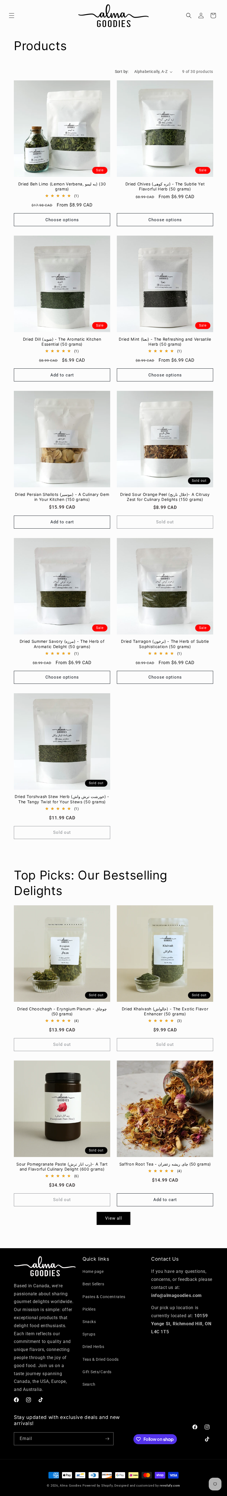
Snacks (89, 1321)
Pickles (89, 1309)
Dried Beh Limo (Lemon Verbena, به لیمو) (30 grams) (62, 186)
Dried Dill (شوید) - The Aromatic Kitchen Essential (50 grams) (62, 341)
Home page (93, 1271)
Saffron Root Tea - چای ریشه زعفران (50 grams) (165, 1164)
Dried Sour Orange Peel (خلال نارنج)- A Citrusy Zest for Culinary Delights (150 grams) (165, 497)
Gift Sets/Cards (97, 1372)
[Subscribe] (107, 1438)
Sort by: (122, 71)
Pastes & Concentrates (103, 1296)
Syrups (89, 1334)
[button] (12, 15)
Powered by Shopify (97, 1485)
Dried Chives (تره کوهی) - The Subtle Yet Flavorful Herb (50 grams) (165, 186)
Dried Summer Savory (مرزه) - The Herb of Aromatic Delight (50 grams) (62, 644)
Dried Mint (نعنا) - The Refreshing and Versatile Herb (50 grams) (165, 341)
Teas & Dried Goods (100, 1359)
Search (89, 1384)
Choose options (62, 219)
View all (113, 1218)
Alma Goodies (71, 1485)
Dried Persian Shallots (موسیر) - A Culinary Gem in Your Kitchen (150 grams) (62, 497)
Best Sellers (93, 1284)
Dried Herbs (93, 1346)
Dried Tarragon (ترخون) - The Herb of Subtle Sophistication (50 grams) (165, 644)
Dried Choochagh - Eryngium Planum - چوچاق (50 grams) (62, 1011)
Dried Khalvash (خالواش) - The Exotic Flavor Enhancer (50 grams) (165, 1011)
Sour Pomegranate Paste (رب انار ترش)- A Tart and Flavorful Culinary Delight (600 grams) (61, 1166)
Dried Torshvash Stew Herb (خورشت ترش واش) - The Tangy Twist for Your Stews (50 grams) (62, 799)
